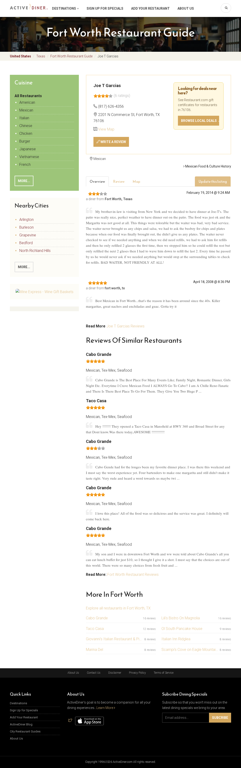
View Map (106, 129)
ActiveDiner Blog (21, 724)
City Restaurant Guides (25, 731)
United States (20, 56)
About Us (185, 8)
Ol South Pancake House (181, 628)
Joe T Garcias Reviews (125, 326)
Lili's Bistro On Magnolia (180, 618)
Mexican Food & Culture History (208, 166)
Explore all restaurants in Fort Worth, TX (118, 608)
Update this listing (213, 181)
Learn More (105, 708)
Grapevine (27, 235)
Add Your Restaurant (150, 8)
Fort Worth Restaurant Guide (71, 56)
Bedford (26, 243)
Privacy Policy (137, 672)
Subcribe (220, 718)
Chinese (25, 125)
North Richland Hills (35, 250)
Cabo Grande (97, 618)
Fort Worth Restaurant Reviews (133, 574)
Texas (40, 56)
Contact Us (93, 672)
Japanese (27, 149)
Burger (24, 141)
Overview (97, 181)
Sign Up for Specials (105, 8)
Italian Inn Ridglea (175, 639)
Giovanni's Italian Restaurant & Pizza (114, 639)
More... (24, 181)
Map (136, 181)
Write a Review (113, 142)
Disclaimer (114, 672)
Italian (24, 118)
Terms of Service (163, 672)
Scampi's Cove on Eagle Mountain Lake (189, 649)
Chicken (25, 133)
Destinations (64, 8)
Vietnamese (29, 157)
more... (24, 267)
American (27, 102)
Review (119, 181)
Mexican (26, 110)
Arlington (26, 219)
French (25, 164)
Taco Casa (95, 628)
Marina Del (94, 649)
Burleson (26, 227)
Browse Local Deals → (200, 121)
